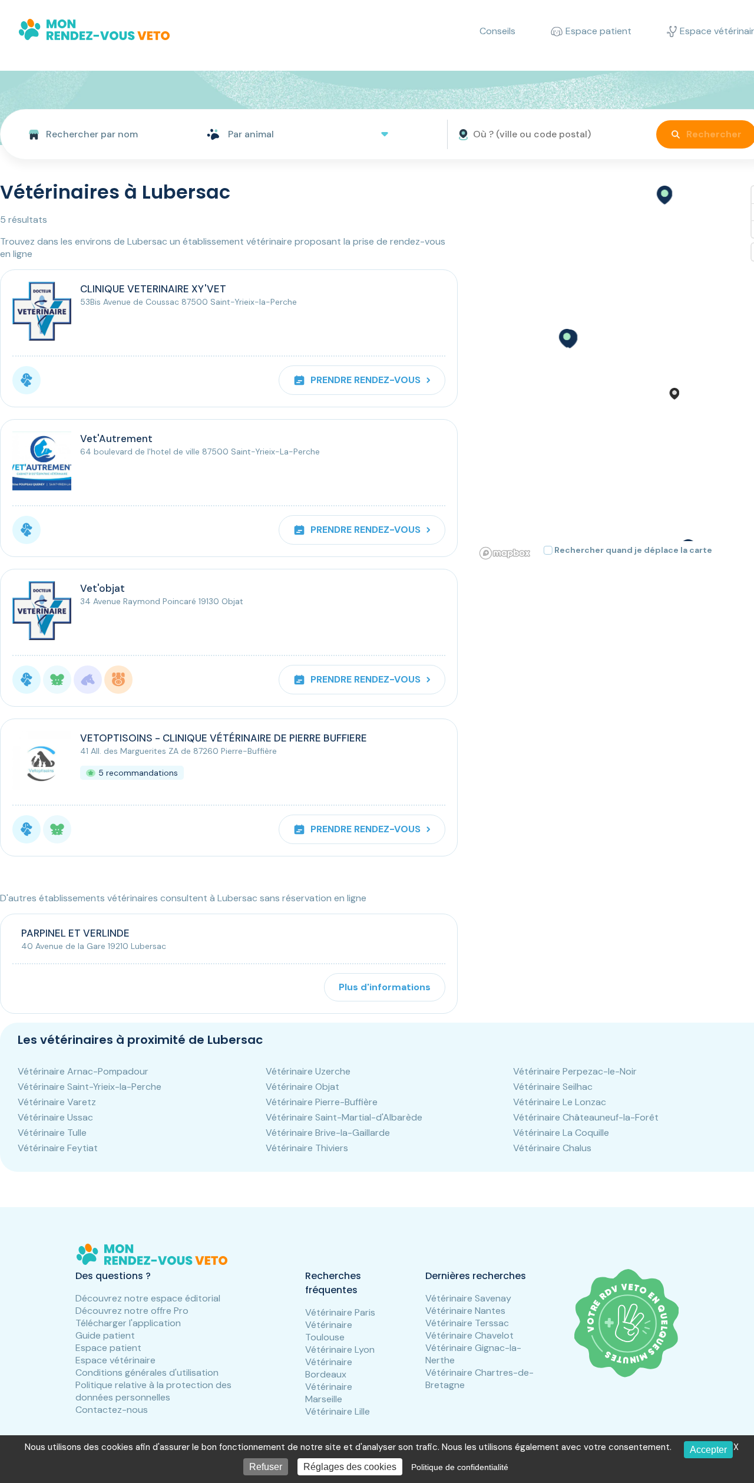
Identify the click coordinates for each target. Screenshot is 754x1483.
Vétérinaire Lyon (340, 1349)
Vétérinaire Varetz (57, 1102)
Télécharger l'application (128, 1323)
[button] (566, 338)
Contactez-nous (111, 1409)
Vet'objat (102, 588)
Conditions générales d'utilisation (147, 1372)
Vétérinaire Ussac (55, 1117)
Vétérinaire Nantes (465, 1310)
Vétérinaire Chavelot (469, 1335)
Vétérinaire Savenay (468, 1298)
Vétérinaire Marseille (328, 1392)
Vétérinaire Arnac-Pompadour (83, 1071)
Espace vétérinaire (115, 1360)
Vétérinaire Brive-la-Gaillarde (328, 1132)
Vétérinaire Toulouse (328, 1331)
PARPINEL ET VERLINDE (75, 933)
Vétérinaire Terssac (467, 1323)
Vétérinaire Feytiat (58, 1148)
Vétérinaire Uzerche (308, 1071)
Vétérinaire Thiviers (307, 1148)
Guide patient (105, 1335)
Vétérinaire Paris (340, 1312)
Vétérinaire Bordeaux (328, 1368)
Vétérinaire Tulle (52, 1132)
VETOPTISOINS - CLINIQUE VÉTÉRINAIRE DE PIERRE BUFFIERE (223, 737)
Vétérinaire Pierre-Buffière (322, 1102)
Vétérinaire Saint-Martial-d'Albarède (344, 1117)
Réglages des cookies (349, 1467)
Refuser (265, 1467)
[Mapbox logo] (505, 553)
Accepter (708, 1450)
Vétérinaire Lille (337, 1411)
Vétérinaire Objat (302, 1086)
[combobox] (99, 134)
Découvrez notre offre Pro (131, 1310)
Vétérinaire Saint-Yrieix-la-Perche (89, 1086)
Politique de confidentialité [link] (459, 1467)
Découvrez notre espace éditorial (147, 1298)
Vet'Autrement (116, 438)
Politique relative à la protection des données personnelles (153, 1391)
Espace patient (108, 1348)
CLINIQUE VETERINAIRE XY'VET (153, 288)
